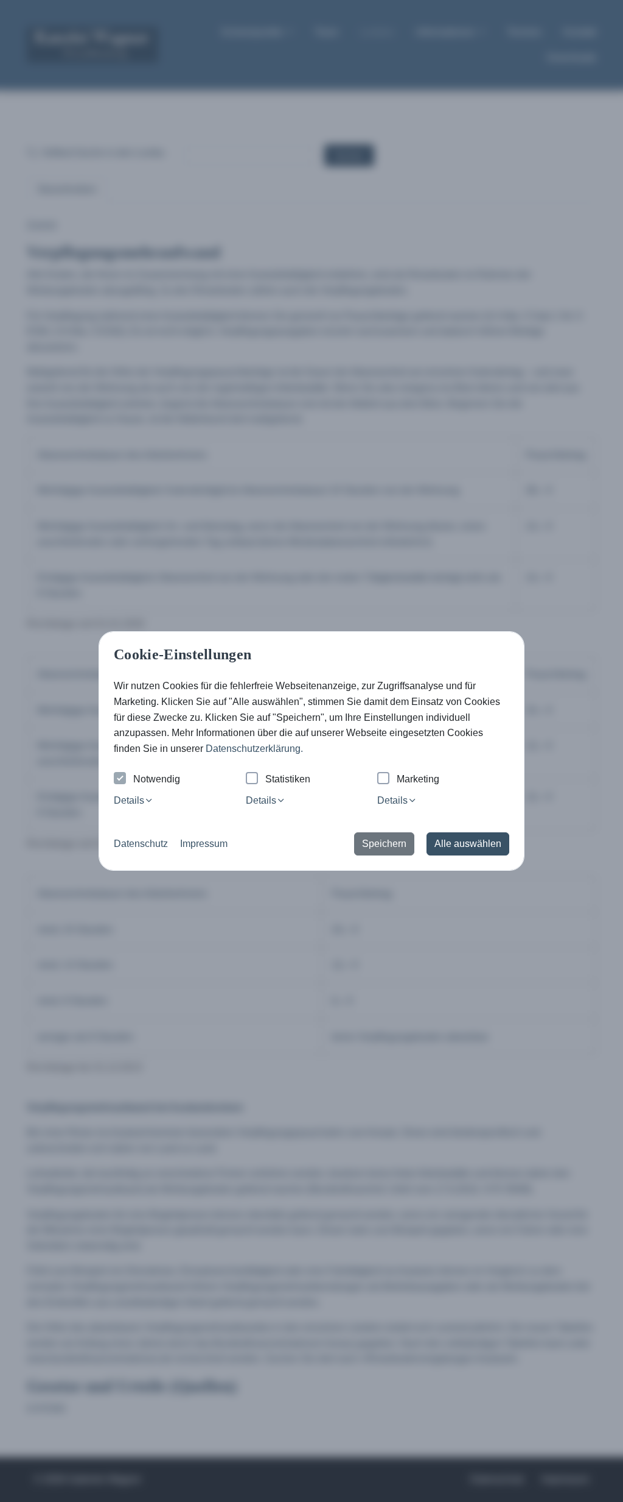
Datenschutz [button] (141, 843)
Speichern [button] (384, 843)
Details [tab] (129, 800)
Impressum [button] (204, 843)
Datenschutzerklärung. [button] (254, 748)
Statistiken (287, 779)
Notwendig (156, 779)
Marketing (418, 779)
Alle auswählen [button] (467, 843)
